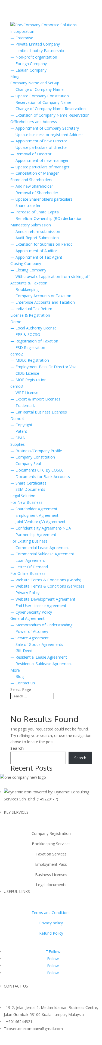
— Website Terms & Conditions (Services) (47, 586)
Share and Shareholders (31, 179)
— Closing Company (28, 270)
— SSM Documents (27, 489)
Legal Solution (22, 495)
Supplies (17, 444)
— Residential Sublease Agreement (41, 663)
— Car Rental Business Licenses (38, 412)
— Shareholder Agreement (33, 508)
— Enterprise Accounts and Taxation (42, 302)
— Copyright (21, 424)
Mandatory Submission (30, 224)
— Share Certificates (28, 483)
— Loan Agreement (27, 560)
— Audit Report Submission (34, 237)
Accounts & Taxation (28, 283)
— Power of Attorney (29, 631)
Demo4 (17, 418)
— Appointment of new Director (38, 140)
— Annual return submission (35, 231)
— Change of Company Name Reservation (48, 108)
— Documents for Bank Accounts (40, 476)
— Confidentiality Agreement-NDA (40, 528)
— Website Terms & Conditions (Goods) (45, 579)
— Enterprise (21, 37)
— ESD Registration (27, 347)
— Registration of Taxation (34, 341)
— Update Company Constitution (39, 95)
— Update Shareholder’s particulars (41, 199)
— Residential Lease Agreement (38, 657)
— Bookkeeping (24, 289)
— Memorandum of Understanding (41, 624)
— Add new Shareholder (31, 186)
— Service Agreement (29, 637)
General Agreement (27, 618)
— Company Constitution (32, 457)
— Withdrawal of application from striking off (49, 276)
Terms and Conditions (51, 912)
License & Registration (30, 315)
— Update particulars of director (38, 147)
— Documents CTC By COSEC (37, 470)
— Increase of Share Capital (35, 211)
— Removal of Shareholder (34, 192)
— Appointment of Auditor (33, 250)
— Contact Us (22, 682)
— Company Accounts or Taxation (40, 295)
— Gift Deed (21, 650)
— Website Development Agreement (42, 599)
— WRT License (24, 392)
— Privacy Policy (24, 592)
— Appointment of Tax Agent (36, 257)
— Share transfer (25, 205)
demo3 (16, 386)
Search (17, 748)
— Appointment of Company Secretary (44, 128)
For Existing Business (29, 541)
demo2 (16, 354)
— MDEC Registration (29, 360)
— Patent (18, 431)
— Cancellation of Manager (34, 173)
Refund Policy (51, 933)
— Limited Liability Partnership (37, 50)
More (15, 670)
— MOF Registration (28, 379)
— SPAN (18, 437)
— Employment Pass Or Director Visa (43, 366)
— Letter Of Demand (29, 566)
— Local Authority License (33, 328)
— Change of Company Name (37, 89)
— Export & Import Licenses (35, 399)
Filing (14, 76)
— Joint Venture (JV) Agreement (38, 521)
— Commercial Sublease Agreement (42, 553)
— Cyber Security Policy (31, 612)
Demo (15, 321)
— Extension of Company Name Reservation (49, 115)
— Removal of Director (30, 153)
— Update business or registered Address (47, 134)
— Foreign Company (28, 63)
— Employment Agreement (34, 515)
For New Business (26, 502)
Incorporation (22, 31)
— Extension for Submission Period (41, 244)
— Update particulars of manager (39, 166)
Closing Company (25, 263)
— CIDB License (24, 373)
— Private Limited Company (35, 44)
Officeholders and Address (33, 121)
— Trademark (22, 405)
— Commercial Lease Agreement (39, 547)
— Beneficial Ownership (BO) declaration (46, 218)
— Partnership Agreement (33, 534)
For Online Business (27, 573)
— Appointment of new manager (39, 160)
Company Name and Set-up (34, 82)
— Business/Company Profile (36, 450)
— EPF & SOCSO (25, 334)
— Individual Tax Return (31, 308)
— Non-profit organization (33, 57)
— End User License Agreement (38, 605)
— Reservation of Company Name (40, 102)
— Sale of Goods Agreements (36, 644)
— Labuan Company (28, 70)
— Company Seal (25, 463)
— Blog (17, 676)
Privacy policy (51, 922)
